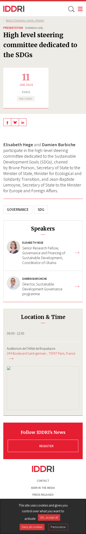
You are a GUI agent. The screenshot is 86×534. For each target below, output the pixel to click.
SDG (41, 209)
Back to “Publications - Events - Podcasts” (25, 20)
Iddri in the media (43, 488)
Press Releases (43, 495)
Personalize (58, 527)
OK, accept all (49, 517)
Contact (43, 481)
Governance (18, 209)
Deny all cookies (32, 527)
